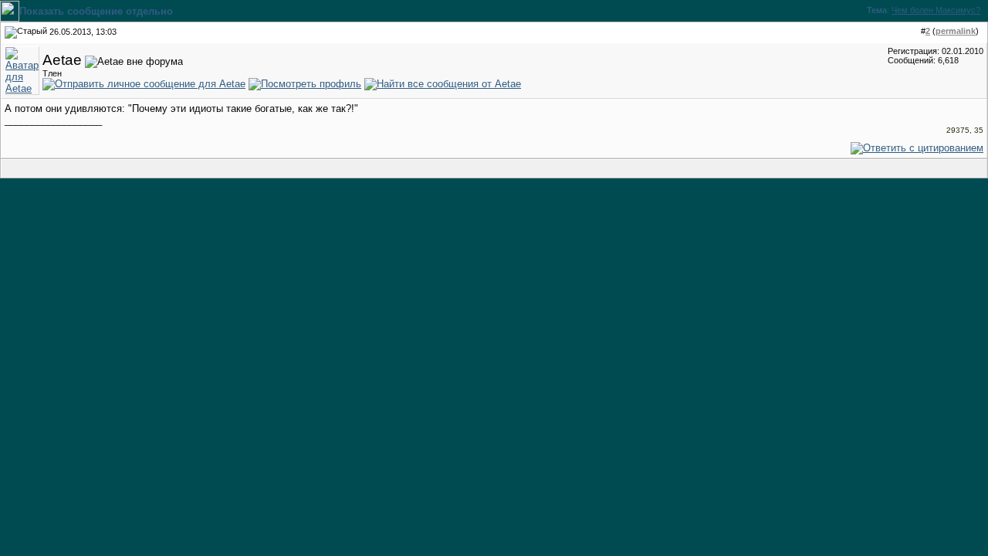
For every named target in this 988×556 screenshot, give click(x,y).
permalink (956, 31)
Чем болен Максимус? (936, 10)
